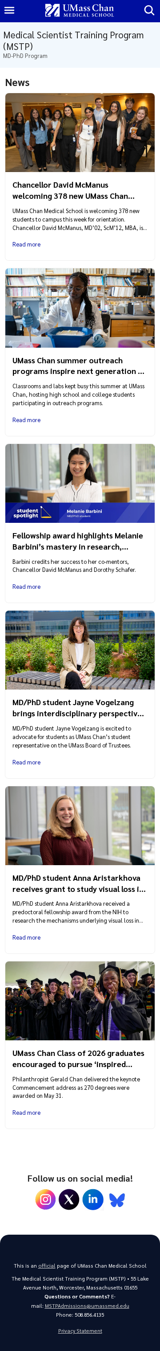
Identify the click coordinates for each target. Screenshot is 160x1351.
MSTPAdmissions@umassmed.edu (87, 1305)
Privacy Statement (80, 1330)
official (47, 1265)
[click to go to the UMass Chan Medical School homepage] (79, 11)
